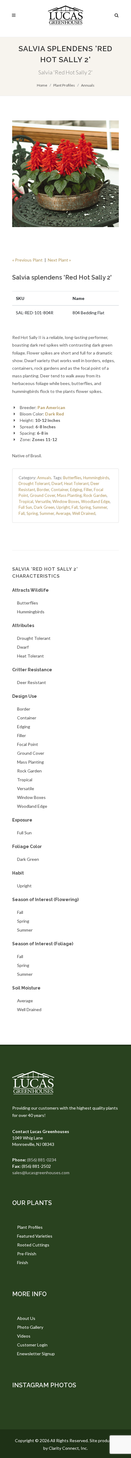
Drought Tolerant (34, 483)
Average (63, 513)
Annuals (87, 85)
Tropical (26, 501)
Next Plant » (59, 259)
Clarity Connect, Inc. (68, 1448)
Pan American (51, 407)
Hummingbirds (96, 477)
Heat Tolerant (76, 483)
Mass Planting (69, 495)
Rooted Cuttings (33, 1244)
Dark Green (44, 507)
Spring (85, 507)
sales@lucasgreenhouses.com (40, 1172)
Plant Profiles (64, 85)
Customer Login (32, 1344)
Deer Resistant (31, 682)
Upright (63, 507)
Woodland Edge (95, 501)
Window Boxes (65, 501)
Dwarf (56, 483)
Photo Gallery (30, 1327)
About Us (26, 1318)
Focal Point (27, 744)
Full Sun (25, 507)
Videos (23, 1336)
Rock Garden (95, 495)
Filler (88, 489)
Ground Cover (42, 495)
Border (43, 489)
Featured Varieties (34, 1236)
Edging (76, 489)
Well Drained (83, 513)
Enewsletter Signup (36, 1353)
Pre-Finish (26, 1253)
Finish (22, 1262)
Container (59, 489)
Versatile (43, 501)
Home (42, 85)
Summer (100, 507)
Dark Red (54, 413)
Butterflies (72, 477)
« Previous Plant (27, 259)
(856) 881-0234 (41, 1159)
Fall (75, 507)
